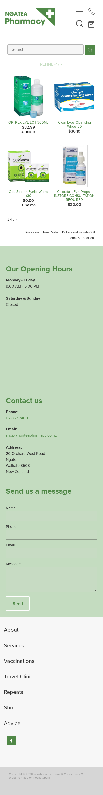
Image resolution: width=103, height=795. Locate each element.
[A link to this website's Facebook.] (11, 740)
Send (18, 603)
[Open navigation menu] (80, 11)
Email (10, 545)
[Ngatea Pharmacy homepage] (39, 17)
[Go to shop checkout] (92, 23)
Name (11, 508)
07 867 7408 (17, 418)
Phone (11, 526)
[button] (80, 23)
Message (13, 564)
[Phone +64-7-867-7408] (92, 11)
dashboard (43, 774)
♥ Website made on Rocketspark (46, 776)
